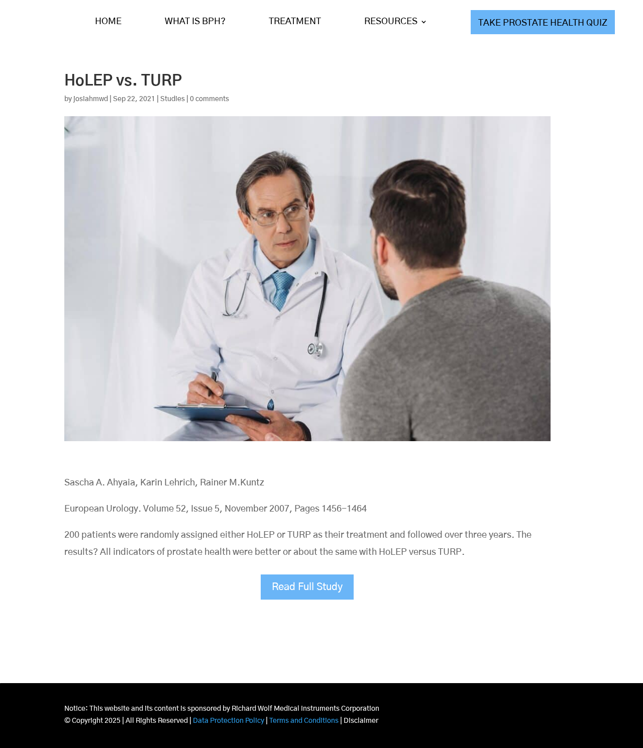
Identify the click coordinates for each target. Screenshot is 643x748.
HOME (108, 21)
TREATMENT (295, 21)
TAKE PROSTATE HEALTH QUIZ (542, 23)
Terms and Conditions (304, 720)
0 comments (209, 99)
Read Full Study (307, 587)
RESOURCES (390, 21)
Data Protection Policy (228, 720)
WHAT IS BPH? (195, 21)
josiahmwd (90, 99)
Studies (172, 99)
